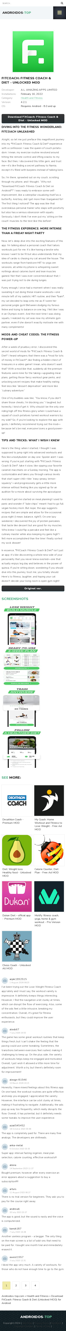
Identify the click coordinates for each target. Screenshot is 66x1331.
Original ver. (33, 588)
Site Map (27, 1323)
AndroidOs (16, 13)
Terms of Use (43, 1326)
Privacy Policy (41, 1323)
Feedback (56, 1323)
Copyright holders (24, 1326)
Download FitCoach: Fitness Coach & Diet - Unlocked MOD (33, 118)
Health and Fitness (32, 98)
